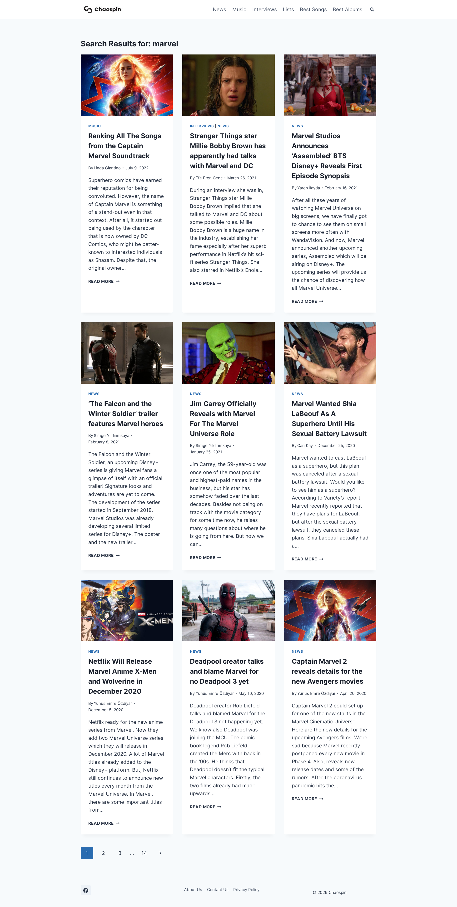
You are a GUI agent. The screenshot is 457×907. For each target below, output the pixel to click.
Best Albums (347, 9)
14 (144, 853)
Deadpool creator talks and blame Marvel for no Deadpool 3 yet (227, 671)
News (219, 9)
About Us (193, 889)
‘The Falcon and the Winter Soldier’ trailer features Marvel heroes (125, 414)
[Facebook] (86, 890)
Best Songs (313, 9)
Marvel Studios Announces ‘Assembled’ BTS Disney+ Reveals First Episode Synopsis (327, 156)
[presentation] (127, 85)
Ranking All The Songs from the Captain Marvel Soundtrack (124, 146)
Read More (104, 281)
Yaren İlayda (308, 188)
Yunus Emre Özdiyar (113, 703)
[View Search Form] (372, 9)
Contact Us (217, 889)
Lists (288, 9)
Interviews (264, 9)
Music (239, 9)
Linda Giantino (107, 168)
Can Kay (305, 445)
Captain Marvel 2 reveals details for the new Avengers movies (327, 671)
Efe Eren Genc (209, 178)
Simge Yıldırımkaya (111, 435)
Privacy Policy (246, 889)
